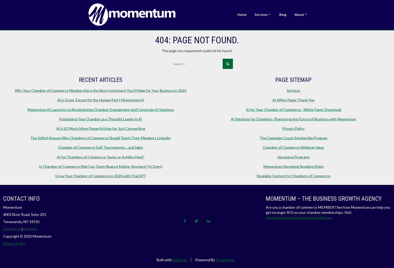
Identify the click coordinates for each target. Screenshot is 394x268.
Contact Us (12, 229)
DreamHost (225, 260)
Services (261, 14)
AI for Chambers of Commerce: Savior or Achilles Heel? (100, 157)
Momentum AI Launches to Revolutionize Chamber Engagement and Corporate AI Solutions (100, 109)
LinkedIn (30, 229)
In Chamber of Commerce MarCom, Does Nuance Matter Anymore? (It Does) (100, 166)
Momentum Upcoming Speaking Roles (293, 166)
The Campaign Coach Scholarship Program (293, 138)
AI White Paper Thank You (293, 100)
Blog (282, 14)
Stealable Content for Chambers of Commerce (293, 176)
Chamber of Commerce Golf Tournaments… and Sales (100, 147)
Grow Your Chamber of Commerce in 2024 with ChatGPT (100, 176)
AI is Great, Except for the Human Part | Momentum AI (100, 100)
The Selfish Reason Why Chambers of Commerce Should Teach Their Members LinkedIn (100, 138)
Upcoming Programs (293, 157)
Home (241, 14)
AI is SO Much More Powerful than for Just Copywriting (100, 128)
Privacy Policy (293, 128)
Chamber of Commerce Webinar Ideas (293, 147)
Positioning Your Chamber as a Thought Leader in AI (100, 119)
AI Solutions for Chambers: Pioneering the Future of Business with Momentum (293, 119)
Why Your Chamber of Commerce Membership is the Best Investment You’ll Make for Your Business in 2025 (100, 90)
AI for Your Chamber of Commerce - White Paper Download (293, 109)
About (299, 14)
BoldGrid (179, 260)
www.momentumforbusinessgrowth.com (299, 217)
